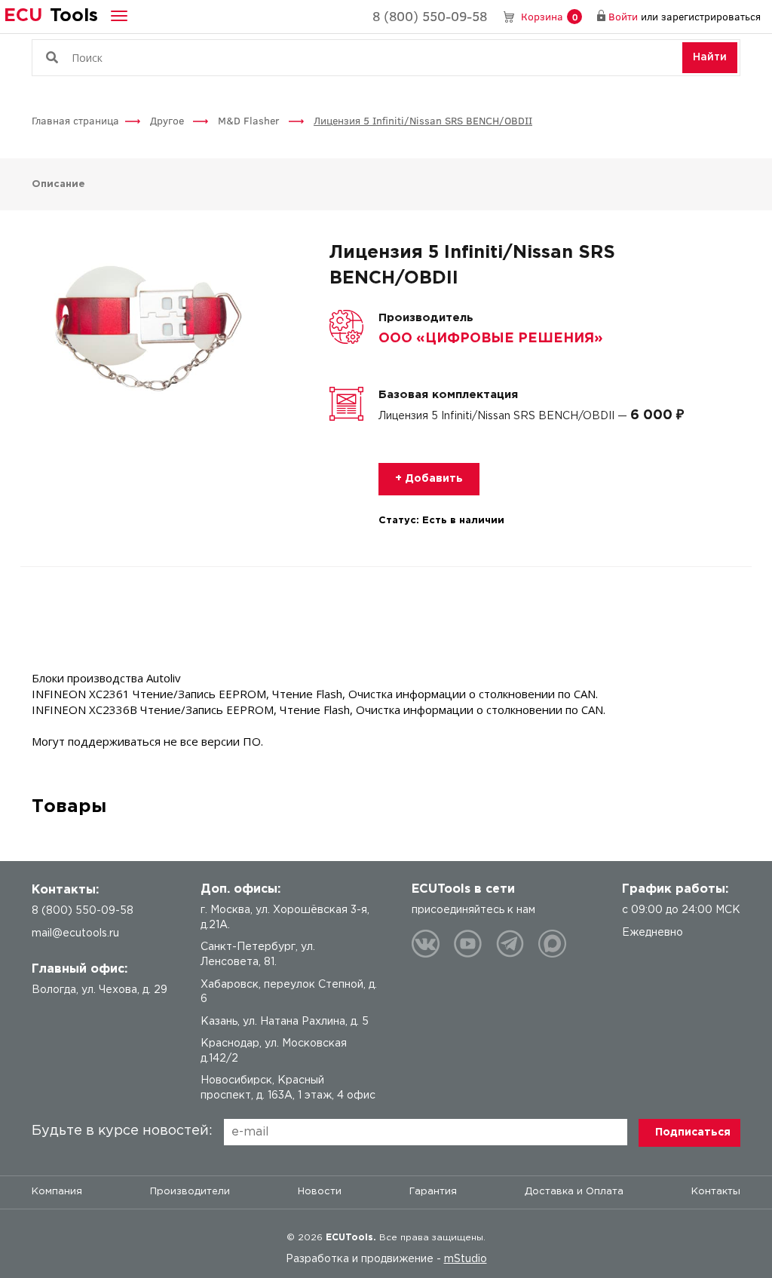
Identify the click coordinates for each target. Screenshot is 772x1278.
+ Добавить (429, 478)
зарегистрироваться (711, 16)
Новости (320, 1192)
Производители (190, 1192)
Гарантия (433, 1192)
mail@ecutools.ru (75, 933)
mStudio (465, 1259)
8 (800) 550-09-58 (429, 16)
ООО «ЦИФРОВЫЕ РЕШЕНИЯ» (490, 339)
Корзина (549, 16)
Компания (57, 1192)
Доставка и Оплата (574, 1192)
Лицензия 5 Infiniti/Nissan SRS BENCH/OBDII (423, 120)
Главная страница (75, 120)
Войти (623, 16)
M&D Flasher (250, 120)
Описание (58, 184)
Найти (710, 57)
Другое (168, 120)
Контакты (715, 1192)
